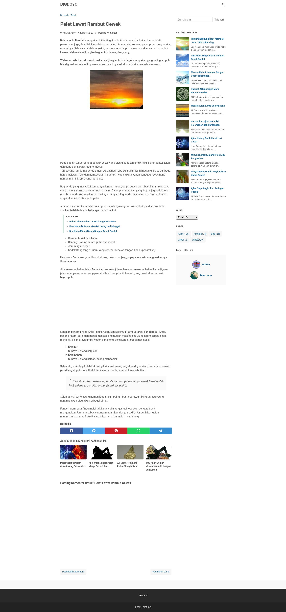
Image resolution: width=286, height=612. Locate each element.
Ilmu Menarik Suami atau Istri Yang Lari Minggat (94, 226)
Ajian (183, 233)
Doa (215, 233)
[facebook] (71, 431)
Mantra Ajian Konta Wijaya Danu (208, 105)
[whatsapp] (138, 431)
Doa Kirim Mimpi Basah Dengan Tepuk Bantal (93, 231)
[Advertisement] (116, 135)
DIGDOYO (68, 4)
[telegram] (161, 431)
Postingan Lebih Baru (73, 571)
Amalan (200, 233)
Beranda (143, 595)
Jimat (183, 239)
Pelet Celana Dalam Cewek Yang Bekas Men (92, 221)
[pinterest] (116, 431)
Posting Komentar (107, 32)
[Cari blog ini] (224, 4)
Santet (198, 239)
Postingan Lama (160, 571)
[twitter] (94, 431)
